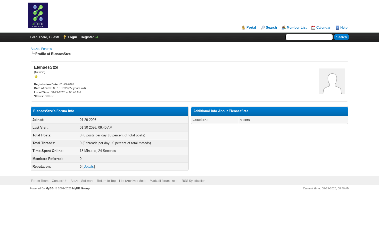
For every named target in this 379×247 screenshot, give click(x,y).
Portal (251, 27)
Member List (297, 27)
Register (87, 37)
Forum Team (39, 181)
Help (344, 27)
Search (271, 27)
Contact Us (59, 181)
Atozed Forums (41, 49)
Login (72, 37)
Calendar (323, 27)
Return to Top (106, 181)
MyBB (50, 188)
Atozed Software (82, 181)
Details (89, 166)
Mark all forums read (164, 181)
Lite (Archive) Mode (132, 181)
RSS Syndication (193, 181)
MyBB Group (81, 188)
